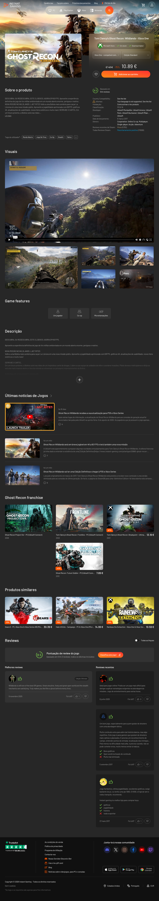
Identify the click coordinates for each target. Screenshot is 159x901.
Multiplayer (143, 121)
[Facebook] (133, 849)
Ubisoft (120, 116)
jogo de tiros (41, 137)
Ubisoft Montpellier (124, 110)
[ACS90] (103, 678)
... (76, 137)
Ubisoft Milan (143, 113)
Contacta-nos (50, 854)
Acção (131, 124)
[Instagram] (124, 849)
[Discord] (107, 849)
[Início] (12, 5)
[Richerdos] (12, 678)
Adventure (139, 124)
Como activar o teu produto (128, 104)
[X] (115, 849)
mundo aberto (28, 137)
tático (69, 137)
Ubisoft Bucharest (129, 113)
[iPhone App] (111, 869)
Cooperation (122, 121)
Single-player (122, 124)
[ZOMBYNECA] (103, 782)
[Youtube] (142, 849)
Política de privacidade (54, 846)
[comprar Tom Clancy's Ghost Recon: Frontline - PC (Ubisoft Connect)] (79, 518)
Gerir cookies (10, 886)
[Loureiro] (103, 716)
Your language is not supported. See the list (134, 101)
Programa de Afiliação (53, 850)
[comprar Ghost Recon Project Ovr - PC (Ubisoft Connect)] (28, 518)
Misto (119, 127)
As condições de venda (54, 842)
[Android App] (128, 869)
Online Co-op (133, 121)
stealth (60, 137)
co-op (52, 137)
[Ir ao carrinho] (143, 5)
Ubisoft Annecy (139, 110)
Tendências (48, 3)
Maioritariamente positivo (127, 130)
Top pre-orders (63, 3)
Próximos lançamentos (81, 3)
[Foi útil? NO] (85, 696)
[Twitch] (150, 849)
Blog (96, 3)
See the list (121, 98)
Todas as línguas (147, 640)
